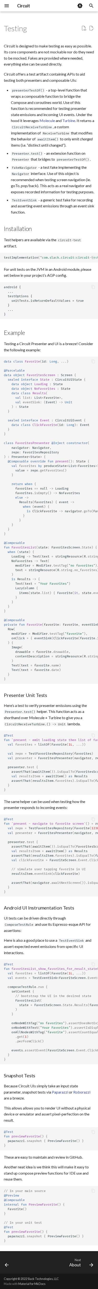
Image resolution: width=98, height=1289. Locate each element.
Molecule (47, 120)
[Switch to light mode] (80, 5)
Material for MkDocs (31, 1284)
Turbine (68, 120)
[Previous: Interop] (7, 1264)
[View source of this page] (84, 28)
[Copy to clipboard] (93, 258)
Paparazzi (60, 1092)
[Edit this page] (91, 28)
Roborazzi (81, 1092)
